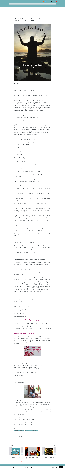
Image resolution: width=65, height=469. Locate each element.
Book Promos (16, 433)
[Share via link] (21, 436)
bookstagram (16, 430)
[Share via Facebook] (14, 436)
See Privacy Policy (30, 467)
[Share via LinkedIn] (19, 436)
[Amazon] (51, 1)
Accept (61, 467)
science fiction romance (34, 430)
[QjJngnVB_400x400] (45, 1)
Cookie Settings (54, 467)
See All (55, 445)
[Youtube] (53, 1)
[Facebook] (46, 1)
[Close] (63, 467)
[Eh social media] (56, 1)
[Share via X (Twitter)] (16, 436)
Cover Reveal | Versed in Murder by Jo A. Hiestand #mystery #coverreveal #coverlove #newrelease (32, 458)
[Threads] (50, 1)
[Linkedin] (54, 1)
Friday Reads (27, 430)
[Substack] (43, 1)
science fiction (22, 430)
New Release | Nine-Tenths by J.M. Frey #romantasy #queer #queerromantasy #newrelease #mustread (15, 458)
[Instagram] (48, 1)
